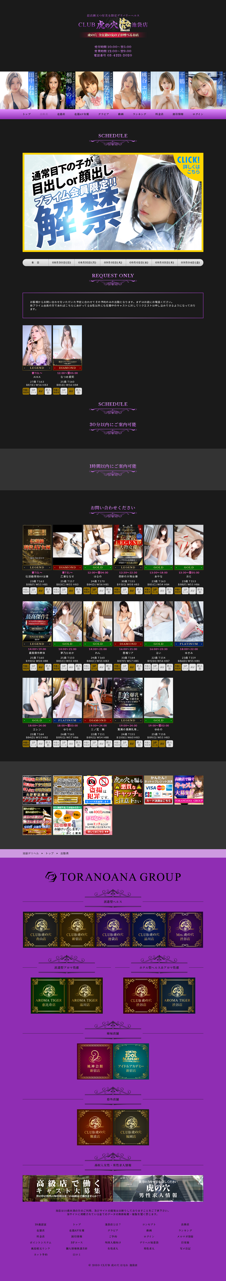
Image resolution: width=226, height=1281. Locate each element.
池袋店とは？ (113, 1224)
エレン (37, 729)
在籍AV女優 (76, 1230)
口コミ (77, 1254)
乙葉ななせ (67, 576)
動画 (149, 1230)
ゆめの (158, 729)
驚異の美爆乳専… (128, 729)
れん (98, 653)
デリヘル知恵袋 (149, 1242)
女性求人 (113, 1248)
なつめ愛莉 (67, 377)
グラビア (113, 1230)
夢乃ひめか (67, 653)
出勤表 (185, 1224)
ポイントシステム (40, 1242)
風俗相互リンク (40, 1248)
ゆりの (67, 729)
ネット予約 (40, 1254)
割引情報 (76, 1236)
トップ (77, 1224)
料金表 (41, 1236)
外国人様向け (113, 1242)
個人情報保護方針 (77, 1248)
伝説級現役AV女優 (37, 576)
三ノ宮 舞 (98, 729)
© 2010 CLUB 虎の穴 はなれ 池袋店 (113, 1265)
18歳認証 (40, 1224)
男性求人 (149, 1248)
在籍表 (41, 1230)
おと (189, 576)
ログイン (149, 1236)
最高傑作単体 (37, 653)
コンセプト (149, 1224)
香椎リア (128, 653)
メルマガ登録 (185, 1236)
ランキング (185, 1230)
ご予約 (113, 1236)
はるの (98, 576)
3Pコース (77, 1242)
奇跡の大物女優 (128, 576)
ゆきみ (189, 653)
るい (158, 653)
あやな (158, 576)
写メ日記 (185, 1248)
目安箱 (185, 1242)
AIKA (37, 377)
